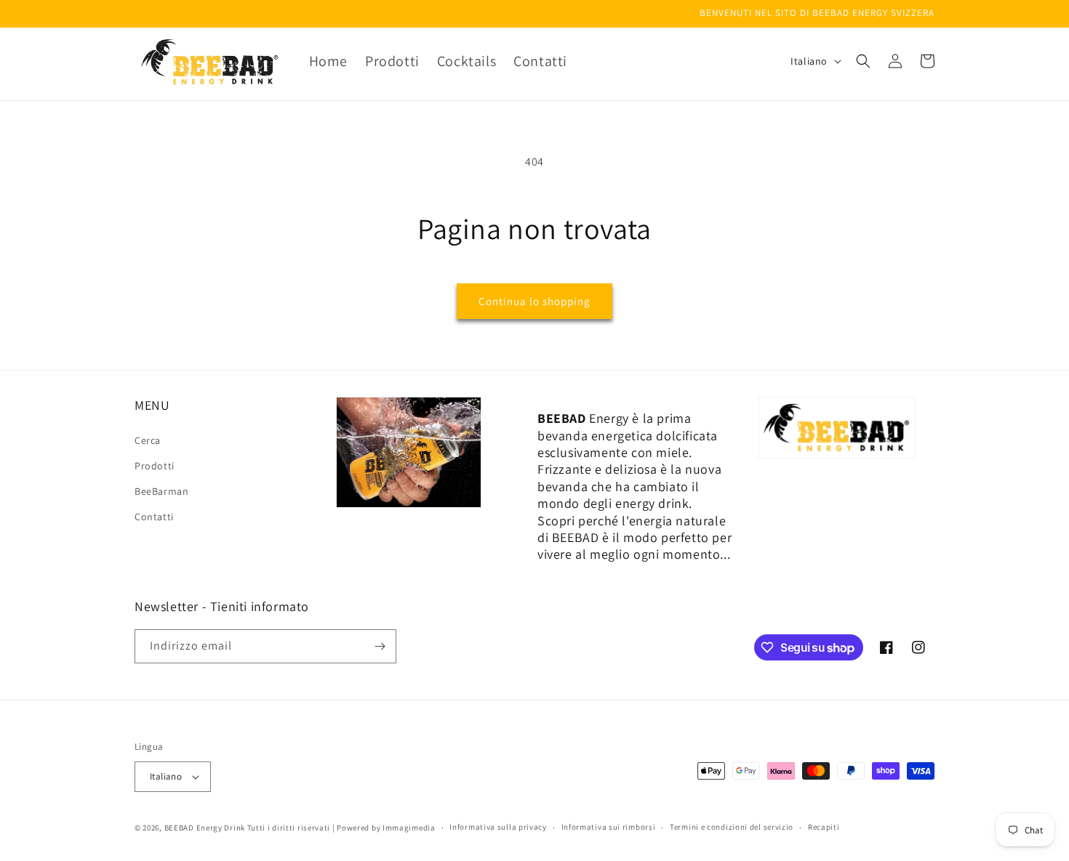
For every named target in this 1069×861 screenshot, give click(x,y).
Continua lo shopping (534, 301)
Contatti (154, 516)
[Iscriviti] (380, 646)
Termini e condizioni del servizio (731, 827)
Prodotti (155, 465)
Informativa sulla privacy (498, 827)
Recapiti (824, 827)
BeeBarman (161, 491)
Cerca (148, 440)
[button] (863, 61)
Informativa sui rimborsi (608, 827)
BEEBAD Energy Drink (204, 827)
